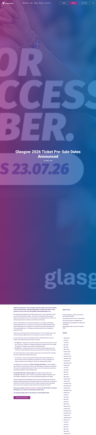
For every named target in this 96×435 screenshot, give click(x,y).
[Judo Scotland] (7, 3)
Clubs (31, 3)
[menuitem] (25, 3)
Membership (26, 3)
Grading (36, 3)
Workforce (41, 3)
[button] (93, 3)
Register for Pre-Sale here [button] (22, 397)
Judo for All (47, 3)
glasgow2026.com (33, 388)
